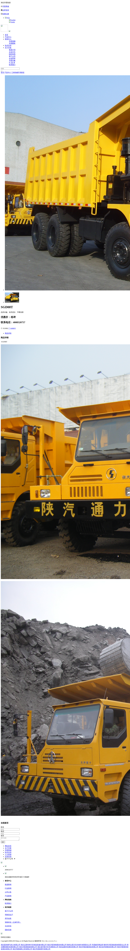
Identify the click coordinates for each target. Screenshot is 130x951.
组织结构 (12, 54)
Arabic (13, 22)
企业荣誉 (12, 58)
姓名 (2, 827)
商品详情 (8, 333)
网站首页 (8, 846)
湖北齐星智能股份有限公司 (57, 945)
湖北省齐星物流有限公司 (108, 947)
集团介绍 (12, 50)
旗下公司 (12, 56)
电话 (2, 831)
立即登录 (5, 10)
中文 (8, 18)
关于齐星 (8, 47)
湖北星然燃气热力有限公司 (10, 945)
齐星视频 (12, 41)
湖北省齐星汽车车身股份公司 (47, 947)
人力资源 (8, 854)
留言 (2, 835)
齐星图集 (12, 43)
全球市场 (8, 856)
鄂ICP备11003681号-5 (49, 941)
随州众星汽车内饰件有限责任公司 (79, 945)
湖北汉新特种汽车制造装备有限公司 (34, 945)
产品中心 (8, 37)
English (13, 20)
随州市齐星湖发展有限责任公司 (115, 945)
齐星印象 (12, 60)
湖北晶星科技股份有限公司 (68, 947)
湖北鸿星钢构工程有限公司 (22, 949)
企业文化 (12, 52)
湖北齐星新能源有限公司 (28, 947)
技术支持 (8, 45)
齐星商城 (5, 6)
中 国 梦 (12, 62)
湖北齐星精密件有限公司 (41, 949)
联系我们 (12, 65)
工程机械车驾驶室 (17, 72)
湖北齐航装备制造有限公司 (88, 947)
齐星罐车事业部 (97, 945)
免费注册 (5, 14)
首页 (6, 35)
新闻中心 (8, 39)
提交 (3, 842)
